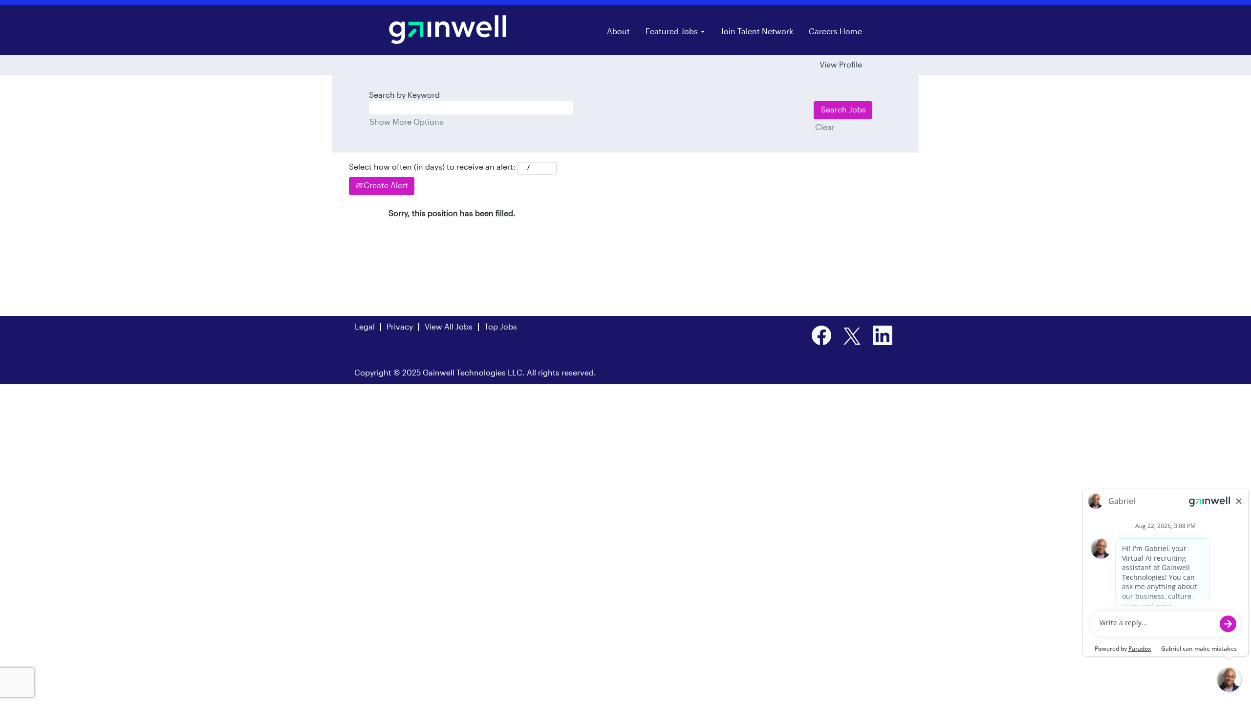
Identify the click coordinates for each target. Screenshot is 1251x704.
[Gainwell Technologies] (447, 29)
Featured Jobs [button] (673, 32)
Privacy (400, 327)
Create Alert (385, 186)
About (618, 32)
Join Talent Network (756, 32)
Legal (365, 327)
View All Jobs (449, 327)
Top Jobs (500, 327)
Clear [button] (825, 128)
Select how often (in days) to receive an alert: (432, 167)
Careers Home (835, 32)
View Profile (841, 65)
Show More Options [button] (406, 122)
